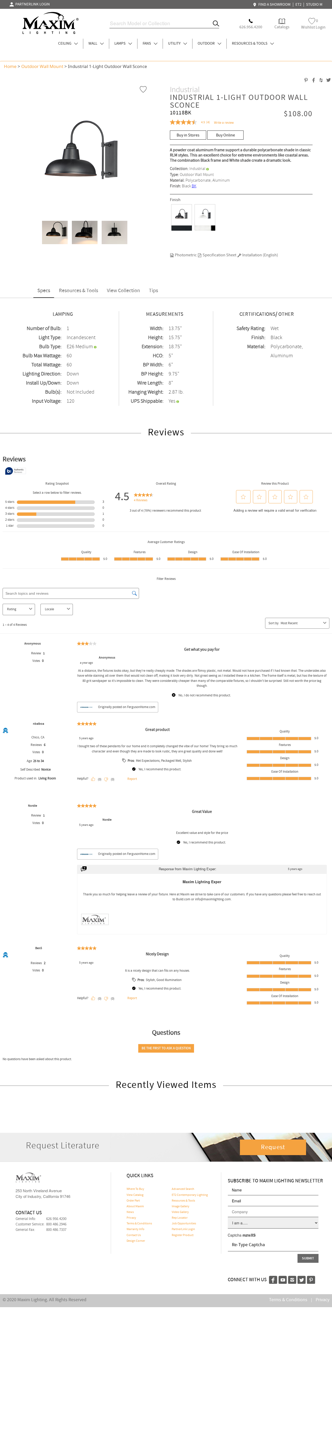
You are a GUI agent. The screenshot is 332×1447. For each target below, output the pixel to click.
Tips (153, 290)
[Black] (181, 217)
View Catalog (135, 1195)
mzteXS (249, 1235)
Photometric (185, 255)
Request (273, 1147)
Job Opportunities (184, 1224)
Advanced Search (183, 1189)
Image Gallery (180, 1206)
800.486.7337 (56, 1229)
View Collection (123, 290)
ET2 (298, 4)
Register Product (182, 1235)
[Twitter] (302, 1279)
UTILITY (174, 43)
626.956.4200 (56, 1219)
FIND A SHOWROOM (273, 4)
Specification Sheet (219, 255)
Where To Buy (135, 1189)
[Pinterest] (311, 1279)
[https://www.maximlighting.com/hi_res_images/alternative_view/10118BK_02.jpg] (83, 232)
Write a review (224, 123)
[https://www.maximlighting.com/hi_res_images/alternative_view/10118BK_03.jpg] (113, 232)
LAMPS (120, 43)
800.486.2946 (56, 1224)
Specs (43, 290)
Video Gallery (180, 1212)
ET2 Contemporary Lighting (190, 1195)
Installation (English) (259, 255)
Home (10, 66)
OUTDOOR (207, 43)
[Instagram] (292, 1279)
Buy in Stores (188, 135)
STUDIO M (314, 4)
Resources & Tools (78, 290)
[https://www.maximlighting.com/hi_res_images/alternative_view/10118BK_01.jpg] (53, 232)
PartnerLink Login (183, 1229)
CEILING (65, 43)
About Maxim (135, 1206)
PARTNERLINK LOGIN (32, 4)
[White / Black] (205, 217)
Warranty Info (135, 1229)
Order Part (133, 1201)
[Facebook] (273, 1279)
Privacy (131, 1218)
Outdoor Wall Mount (42, 66)
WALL (93, 43)
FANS (147, 43)
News (130, 1212)
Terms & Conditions (139, 1224)
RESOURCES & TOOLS (250, 43)
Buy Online (225, 135)
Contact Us (134, 1235)
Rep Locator (180, 1218)
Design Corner (136, 1241)
